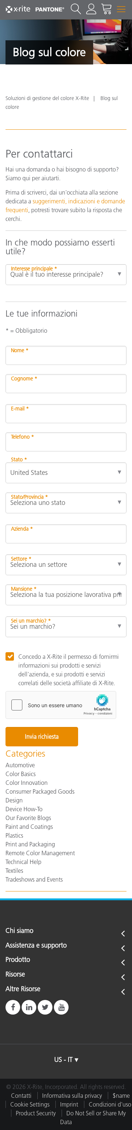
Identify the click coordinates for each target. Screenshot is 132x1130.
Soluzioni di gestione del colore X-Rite (47, 98)
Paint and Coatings (29, 826)
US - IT (63, 1060)
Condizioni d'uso (110, 1104)
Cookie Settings (30, 1104)
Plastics (14, 835)
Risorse (15, 974)
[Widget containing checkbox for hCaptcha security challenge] (61, 705)
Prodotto (18, 960)
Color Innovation (27, 782)
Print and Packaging (30, 844)
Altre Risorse (23, 989)
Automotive (20, 765)
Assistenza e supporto (36, 945)
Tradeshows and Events (34, 879)
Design (14, 800)
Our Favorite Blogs (28, 817)
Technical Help (23, 861)
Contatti (21, 1095)
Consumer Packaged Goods (40, 791)
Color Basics (21, 774)
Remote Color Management (40, 853)
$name (121, 1095)
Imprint (69, 1104)
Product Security (36, 1113)
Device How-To (24, 809)
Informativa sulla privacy (72, 1095)
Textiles (14, 870)
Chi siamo (19, 931)
